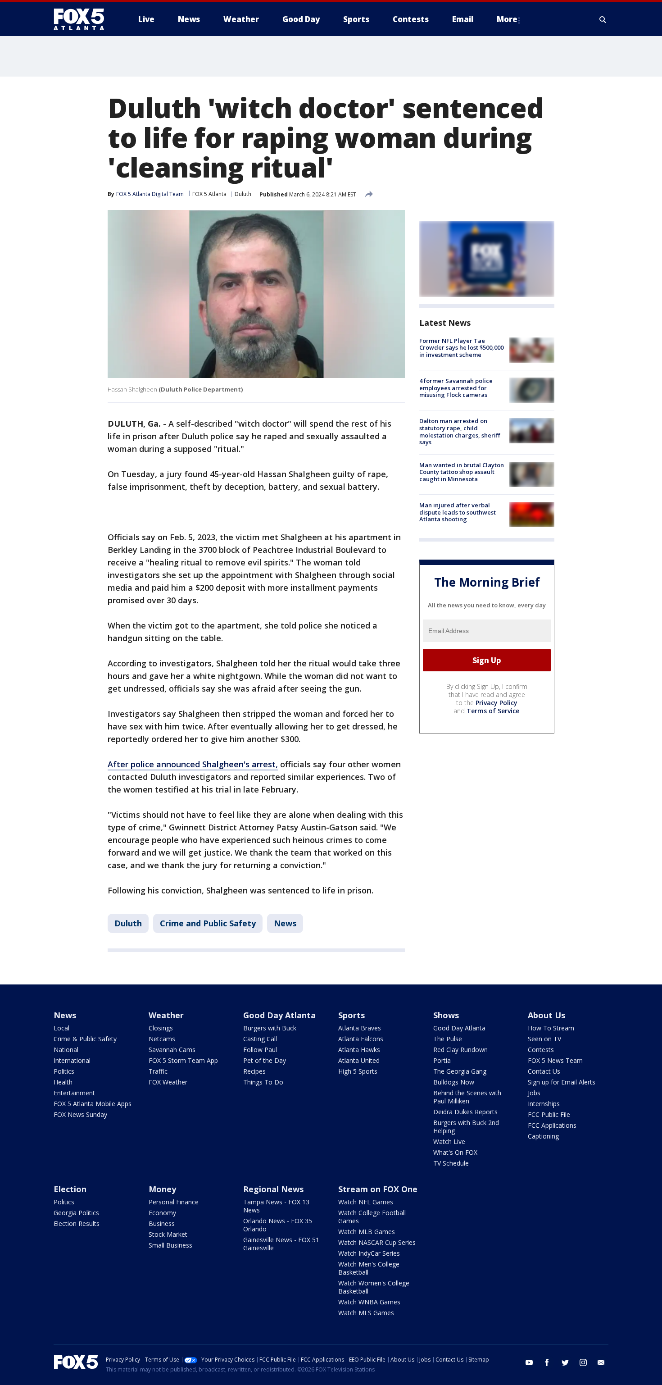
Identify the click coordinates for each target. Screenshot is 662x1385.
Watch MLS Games (366, 1312)
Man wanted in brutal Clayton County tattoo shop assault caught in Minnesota (461, 472)
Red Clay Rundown (460, 1049)
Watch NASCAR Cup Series (377, 1242)
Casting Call (260, 1038)
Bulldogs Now (453, 1082)
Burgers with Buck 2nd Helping (466, 1126)
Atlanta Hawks (359, 1049)
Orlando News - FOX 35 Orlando (277, 1224)
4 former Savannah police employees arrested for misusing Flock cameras (456, 388)
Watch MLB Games (366, 1231)
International (72, 1060)
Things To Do (263, 1082)
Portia (442, 1060)
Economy (162, 1212)
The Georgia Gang (459, 1071)
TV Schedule (451, 1163)
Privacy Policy (496, 702)
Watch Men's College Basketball (368, 1268)
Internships (544, 1103)
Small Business (170, 1245)
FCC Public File (549, 1114)
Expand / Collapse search (603, 19)
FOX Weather (168, 1082)
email (601, 1362)
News (285, 923)
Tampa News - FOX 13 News (276, 1206)
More (507, 19)
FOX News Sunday (80, 1114)
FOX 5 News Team (555, 1060)
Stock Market (168, 1234)
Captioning (543, 1136)
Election (70, 1189)
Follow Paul (260, 1049)
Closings (161, 1028)
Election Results (77, 1223)
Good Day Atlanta (279, 1015)
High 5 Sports (357, 1071)
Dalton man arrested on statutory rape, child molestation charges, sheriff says (459, 431)
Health (63, 1082)
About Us (546, 1015)
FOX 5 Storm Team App (183, 1060)
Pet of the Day (264, 1060)
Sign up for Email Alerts (561, 1082)
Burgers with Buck (269, 1028)
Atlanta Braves (359, 1028)
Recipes (254, 1071)
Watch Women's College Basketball (373, 1287)
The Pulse (447, 1038)
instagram (583, 1362)
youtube (529, 1362)
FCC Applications (552, 1125)
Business (162, 1223)
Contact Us (544, 1071)
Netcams (162, 1038)
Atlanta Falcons (360, 1038)
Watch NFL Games (365, 1202)
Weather (166, 1015)
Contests (541, 1049)
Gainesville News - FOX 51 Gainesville (281, 1243)
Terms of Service (493, 710)
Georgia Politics (76, 1212)
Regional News (273, 1189)
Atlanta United (359, 1060)
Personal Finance (174, 1202)
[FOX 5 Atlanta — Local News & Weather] (83, 19)
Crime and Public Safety (208, 923)
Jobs (534, 1093)
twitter (565, 1362)
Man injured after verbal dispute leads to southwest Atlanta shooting (457, 512)
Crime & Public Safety (85, 1038)
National (66, 1049)
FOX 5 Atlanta (209, 194)
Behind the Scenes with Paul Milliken (467, 1097)
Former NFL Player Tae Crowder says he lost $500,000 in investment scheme (461, 348)
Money (162, 1189)
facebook (547, 1362)
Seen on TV (544, 1038)
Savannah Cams (172, 1049)
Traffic (158, 1071)
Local (61, 1028)
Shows (446, 1015)
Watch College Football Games (372, 1216)
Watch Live (449, 1141)
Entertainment (74, 1093)
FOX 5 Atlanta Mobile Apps (92, 1103)
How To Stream (551, 1028)
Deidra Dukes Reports (465, 1111)
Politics (64, 1071)
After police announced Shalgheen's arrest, (193, 764)
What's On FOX (455, 1152)
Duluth (243, 194)
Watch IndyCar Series (369, 1253)
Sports (351, 1015)
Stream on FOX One (377, 1189)
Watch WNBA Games (369, 1302)
